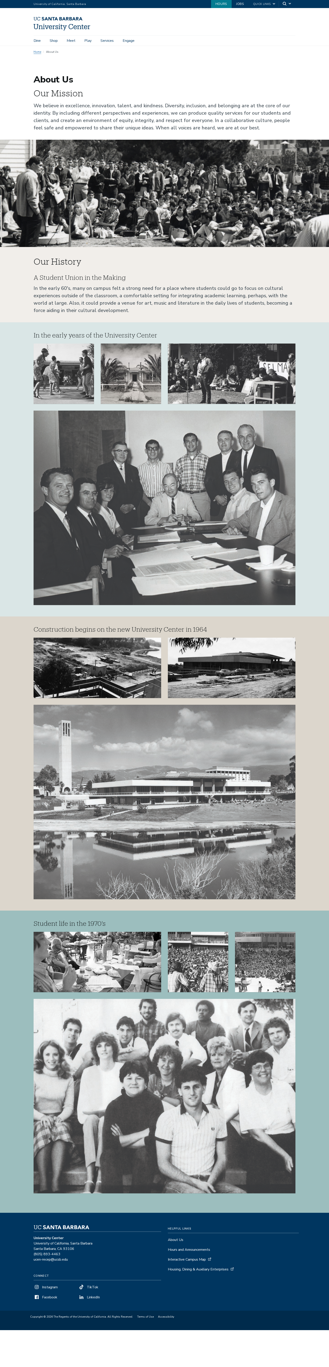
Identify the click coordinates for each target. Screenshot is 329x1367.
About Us (175, 1239)
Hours (221, 4)
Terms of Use (145, 1316)
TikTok (92, 1287)
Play (88, 40)
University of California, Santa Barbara (60, 4)
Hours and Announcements (189, 1249)
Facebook (49, 1297)
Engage (129, 40)
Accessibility (166, 1316)
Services (107, 40)
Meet (71, 40)
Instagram (49, 1287)
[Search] (287, 4)
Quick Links (262, 4)
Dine (37, 40)
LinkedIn (93, 1297)
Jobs (240, 4)
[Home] (64, 29)
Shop (54, 40)
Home (37, 52)
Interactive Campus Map (187, 1259)
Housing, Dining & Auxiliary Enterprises (198, 1269)
